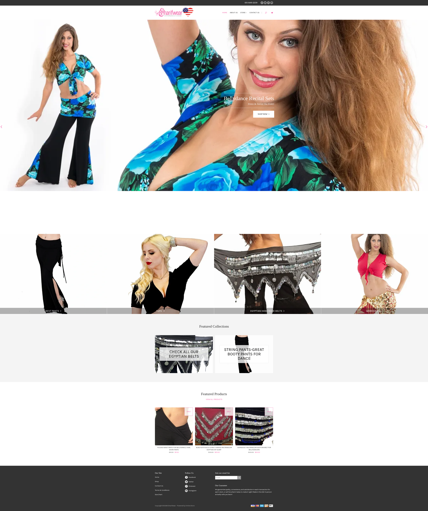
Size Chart (158, 495)
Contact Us (254, 12)
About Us (234, 12)
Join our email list (222, 473)
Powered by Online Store (185, 506)
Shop (157, 481)
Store (243, 12)
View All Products (214, 399)
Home (224, 12)
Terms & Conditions (162, 490)
